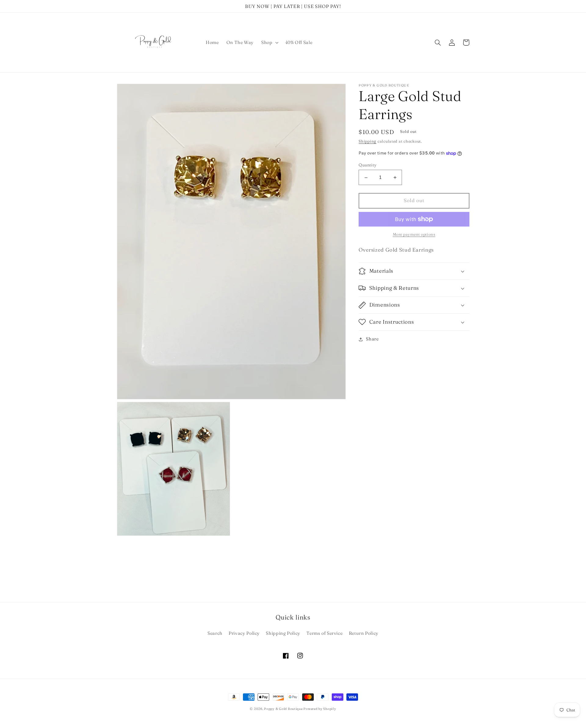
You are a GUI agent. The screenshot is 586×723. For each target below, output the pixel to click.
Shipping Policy (283, 633)
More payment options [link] (414, 234)
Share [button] (372, 339)
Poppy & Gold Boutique (283, 709)
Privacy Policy (244, 633)
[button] (269, 42)
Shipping (367, 141)
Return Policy (363, 633)
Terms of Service (324, 633)
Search (215, 633)
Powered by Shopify (319, 709)
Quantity (367, 165)
